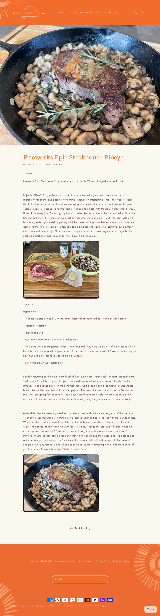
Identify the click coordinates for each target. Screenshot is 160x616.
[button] (72, 12)
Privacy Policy (103, 561)
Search (34, 561)
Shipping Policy (121, 561)
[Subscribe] (104, 579)
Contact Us (46, 561)
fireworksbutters (22, 606)
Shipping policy (101, 605)
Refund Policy (85, 561)
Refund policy (55, 605)
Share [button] (29, 173)
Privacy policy (69, 605)
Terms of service (85, 605)
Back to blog (82, 528)
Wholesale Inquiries (65, 561)
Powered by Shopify (38, 606)
